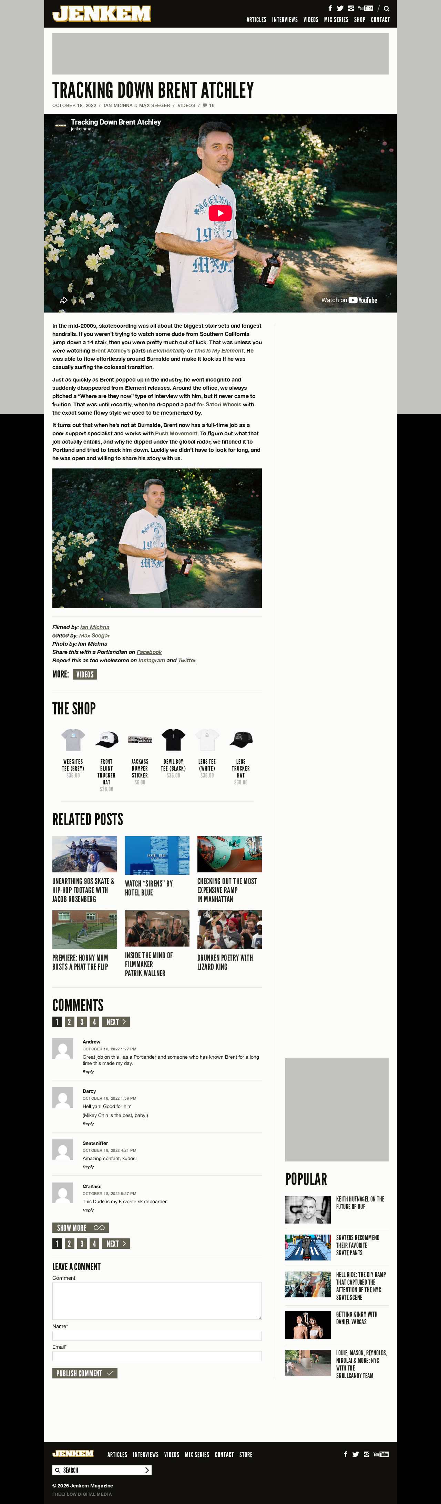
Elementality (169, 350)
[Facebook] (330, 8)
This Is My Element (219, 350)
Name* (60, 1326)
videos (85, 675)
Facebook (149, 652)
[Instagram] (351, 8)
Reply (88, 1071)
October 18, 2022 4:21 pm (109, 1150)
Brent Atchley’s (111, 350)
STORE (246, 1455)
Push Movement (176, 433)
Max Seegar (94, 635)
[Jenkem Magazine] (102, 14)
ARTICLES (257, 20)
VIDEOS (311, 20)
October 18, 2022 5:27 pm (109, 1193)
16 (208, 105)
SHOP (360, 20)
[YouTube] (366, 8)
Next (113, 1022)
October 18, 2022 (74, 105)
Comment (64, 1278)
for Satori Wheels (219, 404)
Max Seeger (155, 105)
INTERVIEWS (285, 20)
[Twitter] (340, 8)
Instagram (152, 660)
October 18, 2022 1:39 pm (109, 1098)
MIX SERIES (336, 20)
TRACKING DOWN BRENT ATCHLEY (153, 90)
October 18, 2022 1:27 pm (109, 1049)
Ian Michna (118, 105)
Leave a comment (76, 1267)
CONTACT (380, 20)
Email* (59, 1347)
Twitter (187, 660)
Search (57, 1470)
